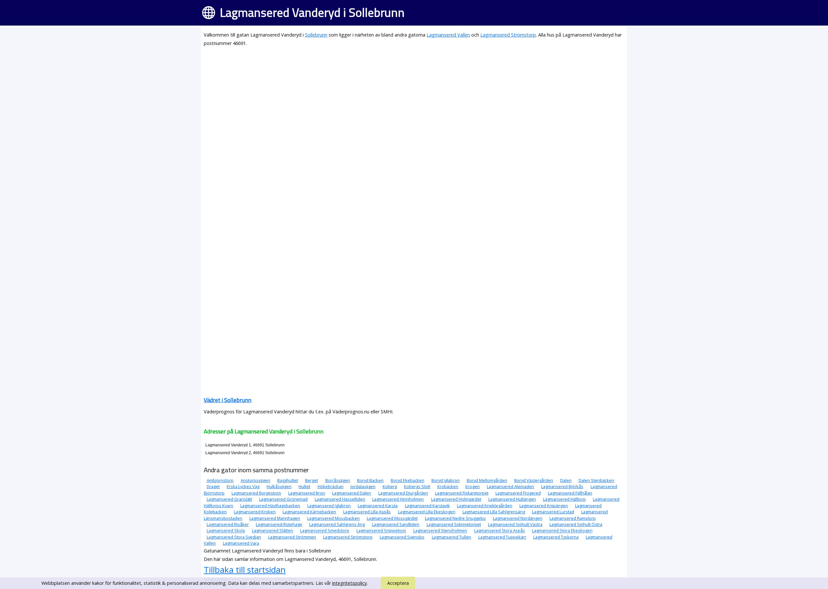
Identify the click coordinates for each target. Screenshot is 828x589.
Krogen (472, 486)
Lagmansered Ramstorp (573, 518)
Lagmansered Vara (241, 543)
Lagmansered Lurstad (553, 512)
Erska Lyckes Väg (243, 486)
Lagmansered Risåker (228, 524)
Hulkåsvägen (279, 486)
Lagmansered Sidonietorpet (454, 524)
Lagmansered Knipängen (543, 505)
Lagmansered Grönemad (283, 499)
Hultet (304, 486)
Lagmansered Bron (306, 493)
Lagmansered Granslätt (229, 499)
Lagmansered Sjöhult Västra (515, 524)
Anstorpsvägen (255, 480)
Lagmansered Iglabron (329, 505)
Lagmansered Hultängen (512, 499)
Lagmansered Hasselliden (340, 499)
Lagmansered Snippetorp (381, 531)
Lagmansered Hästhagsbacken (270, 505)
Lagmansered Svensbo (402, 537)
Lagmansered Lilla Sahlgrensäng (494, 512)
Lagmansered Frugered (518, 493)
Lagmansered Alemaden (510, 486)
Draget (213, 486)
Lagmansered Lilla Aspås (367, 512)
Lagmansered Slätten (272, 531)
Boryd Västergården (533, 480)
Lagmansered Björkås (562, 486)
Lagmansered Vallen (448, 35)
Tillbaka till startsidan (245, 569)
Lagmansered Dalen (351, 493)
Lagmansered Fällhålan (570, 493)
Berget (311, 480)
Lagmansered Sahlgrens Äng (337, 524)
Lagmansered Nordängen (517, 518)
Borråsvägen (337, 480)
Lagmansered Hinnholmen (398, 499)
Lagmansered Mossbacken (333, 518)
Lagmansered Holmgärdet (456, 499)
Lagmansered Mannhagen (274, 518)
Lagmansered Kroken (255, 512)
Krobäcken (447, 486)
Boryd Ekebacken (407, 480)
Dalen (566, 480)
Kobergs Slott (417, 486)
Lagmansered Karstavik (427, 505)
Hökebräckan (330, 486)
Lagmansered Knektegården (484, 505)
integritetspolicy (349, 583)
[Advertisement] (398, 97)
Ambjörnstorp (220, 480)
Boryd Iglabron (445, 480)
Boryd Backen (370, 480)
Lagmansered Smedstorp (324, 531)
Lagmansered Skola (226, 531)
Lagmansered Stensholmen (440, 531)
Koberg (390, 486)
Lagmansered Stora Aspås (499, 531)
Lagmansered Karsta (378, 505)
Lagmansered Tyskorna (556, 537)
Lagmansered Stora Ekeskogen (562, 531)
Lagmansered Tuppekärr (502, 537)
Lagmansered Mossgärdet (392, 518)
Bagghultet (287, 480)
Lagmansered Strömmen (292, 537)
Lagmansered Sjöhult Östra (576, 524)
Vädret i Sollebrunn (227, 400)
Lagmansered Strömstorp (508, 35)
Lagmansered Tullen (451, 537)
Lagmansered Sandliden (395, 524)
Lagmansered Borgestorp (256, 493)
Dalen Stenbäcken (596, 480)
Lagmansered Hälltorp (564, 499)
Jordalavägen (363, 486)
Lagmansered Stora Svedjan (234, 537)
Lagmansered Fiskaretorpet (461, 493)
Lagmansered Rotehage (279, 524)
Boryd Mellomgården (487, 480)
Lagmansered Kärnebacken (309, 512)
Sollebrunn (316, 35)
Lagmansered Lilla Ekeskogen (426, 512)
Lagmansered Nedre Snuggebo (455, 518)
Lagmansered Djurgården (403, 493)
